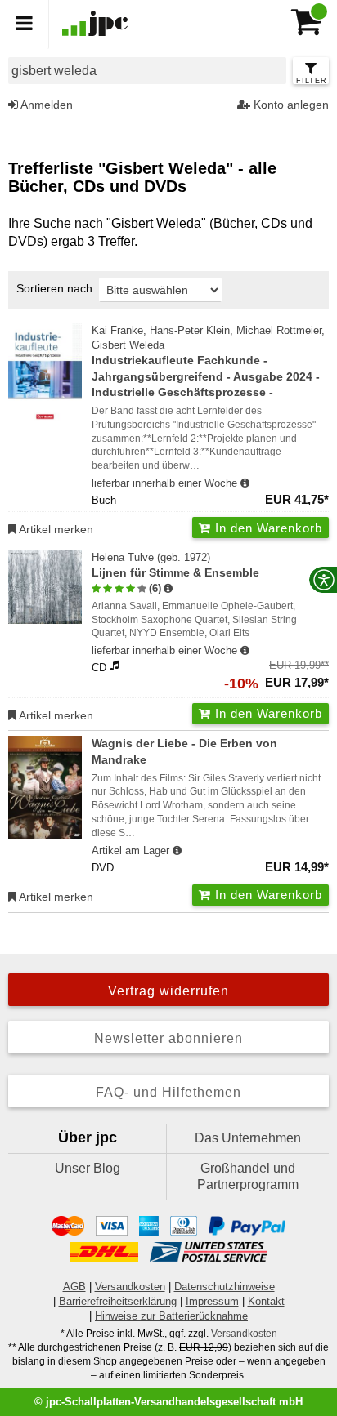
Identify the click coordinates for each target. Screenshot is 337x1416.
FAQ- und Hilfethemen (168, 1092)
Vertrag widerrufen (168, 991)
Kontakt (266, 1301)
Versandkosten (130, 1286)
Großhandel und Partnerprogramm (248, 1176)
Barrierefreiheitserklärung (118, 1301)
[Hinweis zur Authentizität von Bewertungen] (168, 588)
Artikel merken (54, 529)
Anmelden (45, 104)
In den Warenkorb (266, 528)
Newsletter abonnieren (168, 1038)
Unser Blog (87, 1168)
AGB (74, 1286)
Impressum (212, 1301)
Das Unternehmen (248, 1138)
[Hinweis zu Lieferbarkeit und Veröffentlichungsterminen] (244, 483)
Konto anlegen (289, 104)
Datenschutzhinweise (224, 1286)
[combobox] (147, 70)
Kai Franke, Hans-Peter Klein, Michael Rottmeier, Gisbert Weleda (208, 361)
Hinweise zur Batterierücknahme (171, 1316)
